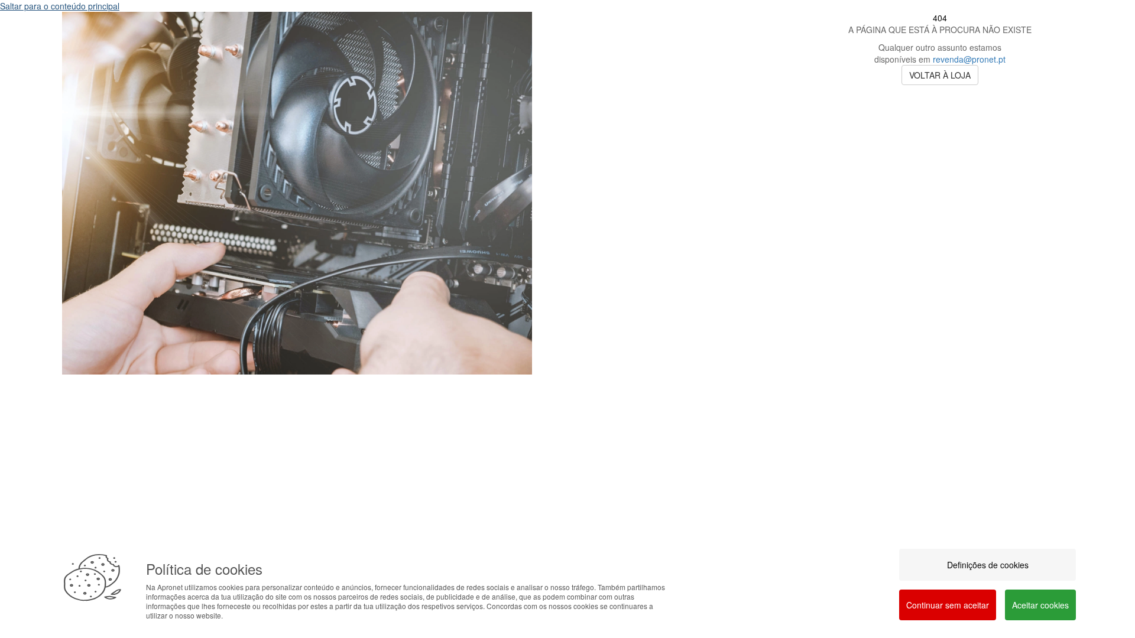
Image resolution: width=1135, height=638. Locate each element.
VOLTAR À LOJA (940, 75)
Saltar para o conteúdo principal (59, 6)
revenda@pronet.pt (969, 59)
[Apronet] (297, 383)
